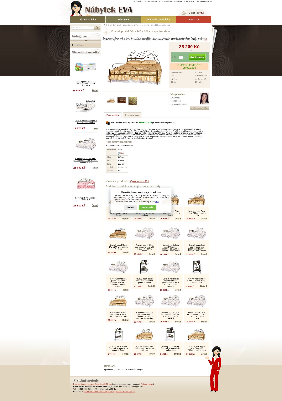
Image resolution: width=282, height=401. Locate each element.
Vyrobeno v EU (200, 79)
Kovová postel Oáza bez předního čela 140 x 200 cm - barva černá (144, 248)
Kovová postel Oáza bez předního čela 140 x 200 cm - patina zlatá (196, 315)
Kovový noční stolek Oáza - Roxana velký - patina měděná (144, 281)
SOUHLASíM (147, 207)
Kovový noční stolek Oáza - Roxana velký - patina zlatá (170, 348)
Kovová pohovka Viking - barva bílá (85, 199)
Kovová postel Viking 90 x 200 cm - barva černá (86, 122)
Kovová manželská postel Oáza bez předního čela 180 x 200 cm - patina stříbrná (118, 283)
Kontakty (194, 19)
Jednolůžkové (78, 45)
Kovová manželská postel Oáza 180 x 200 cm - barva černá (118, 315)
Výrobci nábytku (166, 1)
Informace (123, 19)
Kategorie (74, 34)
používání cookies (91, 392)
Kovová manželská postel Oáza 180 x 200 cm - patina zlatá (197, 348)
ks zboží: (196, 13)
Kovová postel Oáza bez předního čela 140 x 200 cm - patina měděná (85, 161)
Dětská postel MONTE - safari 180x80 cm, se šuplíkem (86, 83)
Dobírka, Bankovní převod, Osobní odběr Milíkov (92, 384)
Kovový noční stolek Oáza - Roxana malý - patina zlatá (196, 281)
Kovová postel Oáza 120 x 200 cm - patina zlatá (196, 213)
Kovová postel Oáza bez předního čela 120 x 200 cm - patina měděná (170, 315)
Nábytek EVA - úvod (113, 25)
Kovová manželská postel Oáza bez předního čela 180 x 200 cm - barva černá (197, 248)
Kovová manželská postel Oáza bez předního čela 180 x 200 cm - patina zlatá (144, 315)
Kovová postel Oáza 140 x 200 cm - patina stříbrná (144, 348)
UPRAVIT (131, 207)
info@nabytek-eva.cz (179, 104)
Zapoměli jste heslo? (204, 1)
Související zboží (132, 115)
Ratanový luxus (147, 384)
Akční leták (138, 1)
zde (157, 201)
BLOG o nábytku (151, 1)
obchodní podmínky (107, 392)
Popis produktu (112, 115)
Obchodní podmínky (158, 19)
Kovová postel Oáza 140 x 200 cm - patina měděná (118, 247)
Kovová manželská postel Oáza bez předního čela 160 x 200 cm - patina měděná (170, 283)
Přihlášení (179, 1)
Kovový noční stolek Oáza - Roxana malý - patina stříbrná (118, 348)
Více (205, 40)
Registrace (190, 1)
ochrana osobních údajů (125, 392)
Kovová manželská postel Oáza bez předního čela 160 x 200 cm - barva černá (171, 248)
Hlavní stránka (88, 19)
